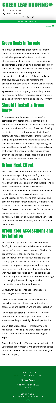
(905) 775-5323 (14, 13)
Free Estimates (28, 21)
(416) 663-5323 (14, 10)
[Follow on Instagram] (28, 16)
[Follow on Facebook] (23, 16)
